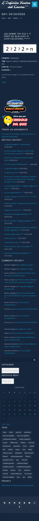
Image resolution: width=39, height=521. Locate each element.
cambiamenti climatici (9, 439)
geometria (17, 446)
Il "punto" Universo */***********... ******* (20, 197)
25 (9, 414)
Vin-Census (28, 474)
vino (18, 477)
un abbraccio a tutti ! (11, 173)
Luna (23, 449)
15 (30, 406)
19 (14, 410)
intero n (9, 61)
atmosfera (27, 432)
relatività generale (8, 463)
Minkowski (18, 453)
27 (19, 414)
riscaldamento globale (24, 467)
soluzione (27, 470)
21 (25, 410)
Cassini (5, 443)
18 (9, 410)
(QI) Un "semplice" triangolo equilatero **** (19, 221)
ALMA (11, 432)
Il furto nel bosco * (10, 238)
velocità (5, 474)
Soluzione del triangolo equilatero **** (18, 214)
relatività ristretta (22, 463)
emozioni (31, 443)
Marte (30, 449)
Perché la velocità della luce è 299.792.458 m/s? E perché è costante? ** (20, 295)
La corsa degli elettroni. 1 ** (14, 193)
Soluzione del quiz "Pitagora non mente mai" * (20, 203)
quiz (3, 64)
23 (35, 410)
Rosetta (5, 470)
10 (4, 406)
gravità (32, 446)
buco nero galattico (23, 436)
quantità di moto (8, 460)
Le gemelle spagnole (11, 168)
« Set (3, 424)
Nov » (8, 424)
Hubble (10, 449)
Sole (19, 470)
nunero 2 (16, 61)
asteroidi (18, 432)
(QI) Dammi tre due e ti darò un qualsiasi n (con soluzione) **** (17, 36)
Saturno (13, 470)
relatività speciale (8, 467)
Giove (25, 446)
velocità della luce (16, 474)
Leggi (3, 82)
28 (25, 414)
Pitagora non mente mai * (13, 210)
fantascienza (7, 446)
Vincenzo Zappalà (8, 477)
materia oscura (7, 453)
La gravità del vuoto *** (12, 242)
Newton (5, 456)
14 (25, 406)
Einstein (23, 443)
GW (4, 449)
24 (4, 414)
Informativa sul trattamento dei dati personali (17, 485)
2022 (9, 18)
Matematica (14, 58)
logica (17, 449)
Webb (30, 477)
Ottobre (15, 18)
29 (30, 414)
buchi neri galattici (8, 436)
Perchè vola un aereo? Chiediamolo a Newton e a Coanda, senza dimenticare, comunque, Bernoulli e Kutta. (20, 179)
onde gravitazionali (17, 456)
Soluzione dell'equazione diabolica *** (17, 253)
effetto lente (14, 443)
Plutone (28, 456)
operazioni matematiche (28, 61)
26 (14, 414)
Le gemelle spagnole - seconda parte (17, 144)
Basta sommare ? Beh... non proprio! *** (18, 246)
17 (4, 410)
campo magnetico (24, 439)
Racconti (24, 460)
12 (14, 406)
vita (24, 477)
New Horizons (29, 453)
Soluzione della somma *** (14, 234)
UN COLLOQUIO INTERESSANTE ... (16, 164)
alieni (4, 432)
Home (3, 18)
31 (4, 418)
